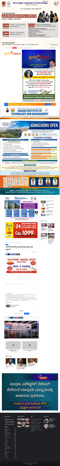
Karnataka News (24, 104)
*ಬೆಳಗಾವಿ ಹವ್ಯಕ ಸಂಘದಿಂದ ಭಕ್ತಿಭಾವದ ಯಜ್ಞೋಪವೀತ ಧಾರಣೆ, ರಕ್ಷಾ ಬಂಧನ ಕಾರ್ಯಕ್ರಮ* (52, 426)
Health (6, 435)
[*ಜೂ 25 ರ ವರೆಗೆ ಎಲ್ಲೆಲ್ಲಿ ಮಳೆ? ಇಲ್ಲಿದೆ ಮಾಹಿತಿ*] (43, 215)
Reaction (21, 310)
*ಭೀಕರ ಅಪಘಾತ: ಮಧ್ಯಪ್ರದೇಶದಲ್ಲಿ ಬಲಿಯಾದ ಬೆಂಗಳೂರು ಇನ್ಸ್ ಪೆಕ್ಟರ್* (21, 368)
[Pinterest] (13, 254)
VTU (39, 428)
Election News (7, 446)
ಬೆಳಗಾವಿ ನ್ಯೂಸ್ (32, 431)
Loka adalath (36, 425)
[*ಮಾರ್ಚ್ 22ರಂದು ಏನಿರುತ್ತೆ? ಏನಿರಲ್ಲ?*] (43, 208)
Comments (52, 197)
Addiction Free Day (33, 419)
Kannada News (17, 104)
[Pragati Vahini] (12, 53)
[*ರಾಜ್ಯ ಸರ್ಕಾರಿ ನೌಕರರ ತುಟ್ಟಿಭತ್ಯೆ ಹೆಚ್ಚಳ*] (43, 205)
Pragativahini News (33, 426)
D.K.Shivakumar (39, 422)
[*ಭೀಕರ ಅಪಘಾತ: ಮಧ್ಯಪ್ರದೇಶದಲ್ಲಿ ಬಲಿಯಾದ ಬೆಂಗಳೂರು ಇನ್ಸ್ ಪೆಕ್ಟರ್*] (21, 362)
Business (6, 431)
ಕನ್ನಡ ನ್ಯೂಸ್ (32, 429)
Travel (6, 457)
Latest (6, 104)
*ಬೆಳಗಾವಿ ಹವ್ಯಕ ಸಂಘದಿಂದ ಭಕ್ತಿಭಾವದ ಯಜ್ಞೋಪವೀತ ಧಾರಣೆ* (50, 229)
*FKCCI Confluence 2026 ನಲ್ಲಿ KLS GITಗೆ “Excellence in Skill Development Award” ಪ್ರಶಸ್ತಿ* (51, 241)
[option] (21, 329)
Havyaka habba (33, 423)
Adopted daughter (39, 419)
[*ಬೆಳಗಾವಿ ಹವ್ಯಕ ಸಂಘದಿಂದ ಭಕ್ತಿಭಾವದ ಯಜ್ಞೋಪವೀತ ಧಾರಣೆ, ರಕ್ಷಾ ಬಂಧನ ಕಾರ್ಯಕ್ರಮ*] (44, 225)
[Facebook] (6, 254)
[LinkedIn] (11, 254)
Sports (6, 449)
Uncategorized (7, 452)
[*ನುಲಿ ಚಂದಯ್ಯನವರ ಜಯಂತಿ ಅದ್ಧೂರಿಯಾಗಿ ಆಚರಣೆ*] (19, 426)
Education (6, 441)
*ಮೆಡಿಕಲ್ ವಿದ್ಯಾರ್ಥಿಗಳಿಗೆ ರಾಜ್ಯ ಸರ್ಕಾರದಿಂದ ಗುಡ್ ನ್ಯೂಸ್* (49, 211)
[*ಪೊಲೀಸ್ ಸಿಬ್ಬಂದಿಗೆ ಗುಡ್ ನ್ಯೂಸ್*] (44, 235)
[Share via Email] (17, 254)
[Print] (19, 254)
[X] (9, 254)
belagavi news (36, 420)
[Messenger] (15, 254)
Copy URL (26, 313)
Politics (29, 104)
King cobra (32, 425)
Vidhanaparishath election (34, 428)
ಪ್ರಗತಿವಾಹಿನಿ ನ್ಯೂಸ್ (40, 429)
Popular (42, 197)
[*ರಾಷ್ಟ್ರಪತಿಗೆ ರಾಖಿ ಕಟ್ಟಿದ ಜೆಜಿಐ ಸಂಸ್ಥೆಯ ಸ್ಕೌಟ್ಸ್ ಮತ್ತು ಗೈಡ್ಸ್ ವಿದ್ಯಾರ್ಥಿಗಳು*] (27, 426)
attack (32, 420)
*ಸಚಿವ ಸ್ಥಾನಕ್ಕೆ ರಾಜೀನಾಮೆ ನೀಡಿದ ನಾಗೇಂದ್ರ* (9, 366)
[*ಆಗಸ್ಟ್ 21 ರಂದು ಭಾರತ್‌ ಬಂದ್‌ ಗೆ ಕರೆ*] (43, 202)
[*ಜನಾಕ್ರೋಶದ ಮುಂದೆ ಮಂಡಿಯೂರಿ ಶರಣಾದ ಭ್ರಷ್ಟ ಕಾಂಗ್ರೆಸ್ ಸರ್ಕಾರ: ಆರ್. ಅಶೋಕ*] (27, 423)
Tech (5, 450)
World (5, 453)
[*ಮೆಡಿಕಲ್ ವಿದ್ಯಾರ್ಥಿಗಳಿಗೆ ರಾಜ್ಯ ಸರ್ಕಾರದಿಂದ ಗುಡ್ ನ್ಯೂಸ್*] (43, 211)
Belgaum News (11, 104)
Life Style (6, 442)
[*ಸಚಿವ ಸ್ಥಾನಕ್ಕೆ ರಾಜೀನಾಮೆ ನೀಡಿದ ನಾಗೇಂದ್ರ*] (10, 361)
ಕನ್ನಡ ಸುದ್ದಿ (36, 429)
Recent (47, 197)
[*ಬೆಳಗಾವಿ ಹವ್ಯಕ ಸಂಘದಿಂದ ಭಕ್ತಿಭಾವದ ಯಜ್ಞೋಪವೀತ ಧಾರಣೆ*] (51, 225)
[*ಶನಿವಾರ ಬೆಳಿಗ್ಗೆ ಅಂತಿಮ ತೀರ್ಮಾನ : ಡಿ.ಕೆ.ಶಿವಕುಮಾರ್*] (8, 306)
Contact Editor (48, 104)
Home (7, 242)
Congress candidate (33, 422)
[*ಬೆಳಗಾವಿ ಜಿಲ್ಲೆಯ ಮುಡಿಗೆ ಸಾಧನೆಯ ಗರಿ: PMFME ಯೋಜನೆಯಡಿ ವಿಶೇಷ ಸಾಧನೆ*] (23, 426)
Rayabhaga (38, 426)
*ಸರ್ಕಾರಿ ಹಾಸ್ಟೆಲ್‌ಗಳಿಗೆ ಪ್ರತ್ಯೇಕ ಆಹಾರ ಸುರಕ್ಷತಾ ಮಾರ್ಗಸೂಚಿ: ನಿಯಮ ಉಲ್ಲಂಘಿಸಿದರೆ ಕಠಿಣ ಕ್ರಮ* (32, 364)
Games (6, 456)
